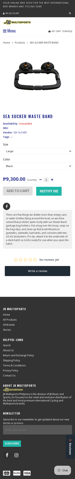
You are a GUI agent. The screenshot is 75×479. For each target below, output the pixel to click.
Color (6, 159)
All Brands (9, 324)
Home (6, 42)
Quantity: (32, 180)
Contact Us (9, 375)
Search (7, 345)
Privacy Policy (10, 370)
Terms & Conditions (14, 365)
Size (5, 144)
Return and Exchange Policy (18, 355)
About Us (8, 350)
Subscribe (12, 443)
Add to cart (17, 191)
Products (20, 42)
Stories (7, 329)
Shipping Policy (11, 360)
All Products (10, 319)
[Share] (6, 206)
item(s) (62, 31)
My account (12, 13)
